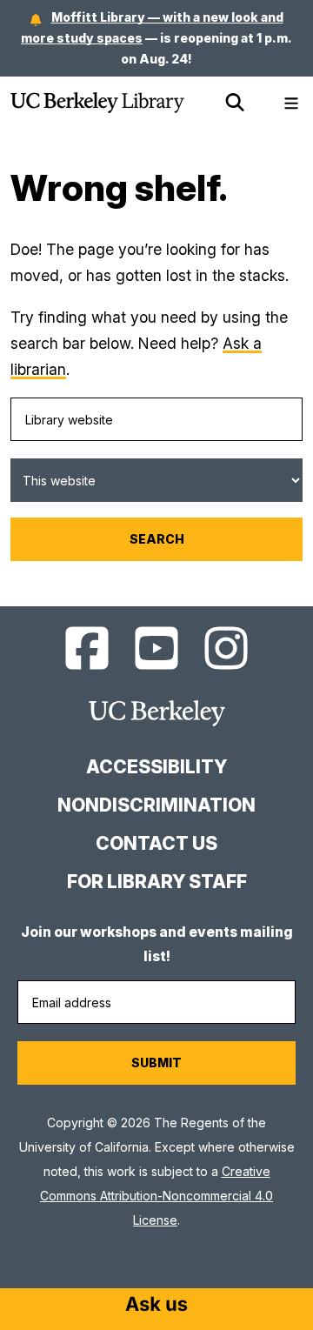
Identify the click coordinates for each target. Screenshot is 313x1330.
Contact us (156, 843)
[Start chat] (156, 1305)
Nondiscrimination (156, 805)
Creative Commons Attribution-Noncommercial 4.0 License (156, 1195)
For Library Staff (157, 881)
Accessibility (156, 767)
